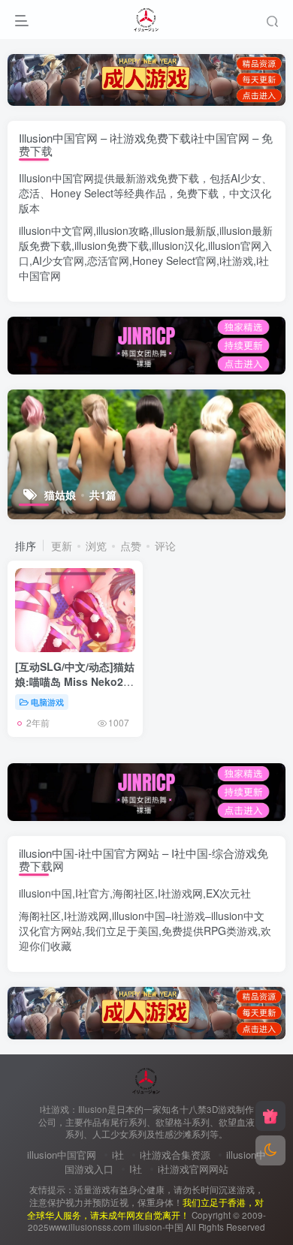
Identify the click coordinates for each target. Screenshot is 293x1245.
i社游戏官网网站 (193, 1169)
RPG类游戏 (231, 930)
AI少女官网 (58, 260)
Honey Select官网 (174, 260)
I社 (135, 1169)
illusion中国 (45, 893)
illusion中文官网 (56, 230)
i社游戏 (236, 260)
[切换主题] (270, 1150)
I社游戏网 (180, 893)
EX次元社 (228, 893)
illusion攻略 (123, 230)
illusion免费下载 (111, 245)
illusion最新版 (184, 230)
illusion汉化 (178, 245)
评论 (165, 545)
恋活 (29, 192)
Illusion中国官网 (56, 177)
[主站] (270, 1116)
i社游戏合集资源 (175, 1154)
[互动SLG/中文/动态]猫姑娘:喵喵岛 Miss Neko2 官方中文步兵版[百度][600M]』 (74, 688)
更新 (61, 545)
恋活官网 (108, 260)
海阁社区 (134, 893)
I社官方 (92, 893)
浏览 (96, 545)
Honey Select (81, 192)
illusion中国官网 (61, 1154)
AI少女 (246, 177)
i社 (118, 1154)
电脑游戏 (47, 702)
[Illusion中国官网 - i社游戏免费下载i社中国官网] (146, 1079)
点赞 (130, 545)
